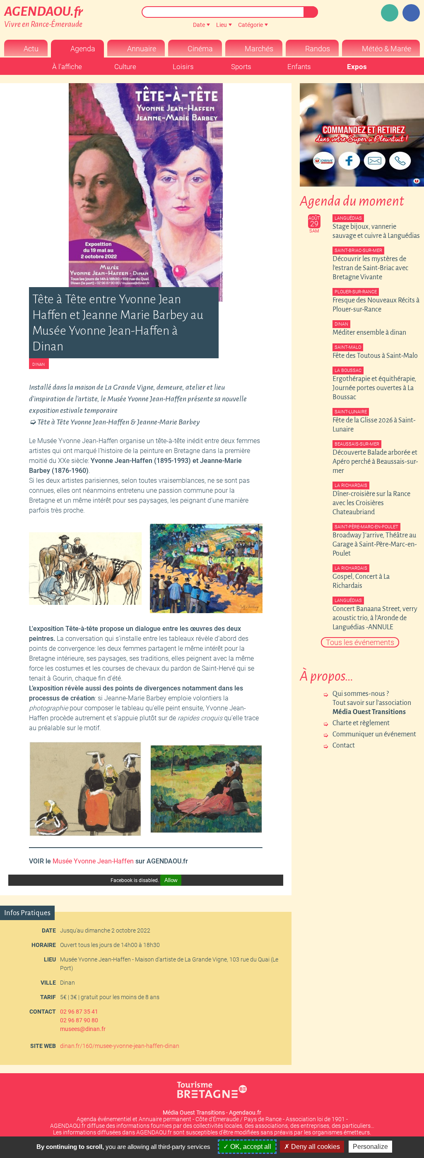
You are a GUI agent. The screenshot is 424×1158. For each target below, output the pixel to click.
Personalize (370, 1146)
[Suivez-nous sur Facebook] (411, 13)
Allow (170, 880)
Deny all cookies (314, 1146)
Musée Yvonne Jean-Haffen (93, 861)
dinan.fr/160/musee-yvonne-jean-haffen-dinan (119, 1046)
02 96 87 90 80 (79, 1020)
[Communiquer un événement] (389, 13)
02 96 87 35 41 (79, 1011)
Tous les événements (360, 642)
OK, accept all (250, 1146)
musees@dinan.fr (83, 1029)
